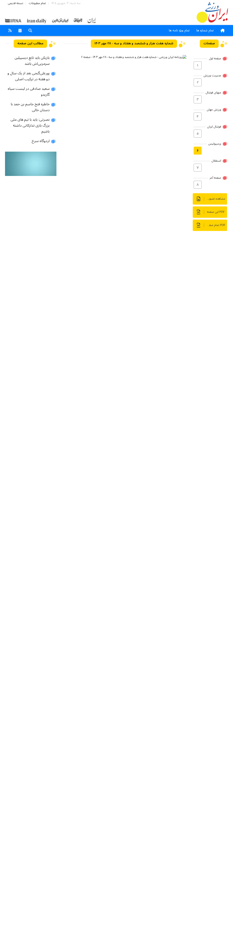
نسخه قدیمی (15, 3)
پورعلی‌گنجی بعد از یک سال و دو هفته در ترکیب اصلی (29, 76)
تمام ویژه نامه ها (179, 30)
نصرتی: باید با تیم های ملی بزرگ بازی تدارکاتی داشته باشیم (30, 126)
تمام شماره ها (205, 30)
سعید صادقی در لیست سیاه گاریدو (29, 92)
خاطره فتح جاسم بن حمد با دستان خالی (30, 107)
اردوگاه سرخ (41, 141)
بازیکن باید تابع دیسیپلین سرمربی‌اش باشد (32, 61)
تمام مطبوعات (37, 3)
